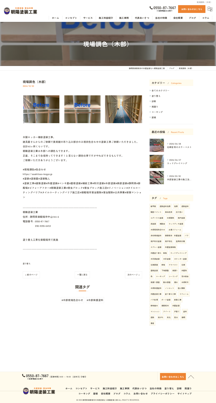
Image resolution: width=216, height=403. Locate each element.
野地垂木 (154, 305)
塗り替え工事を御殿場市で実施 (40, 239)
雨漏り (155, 106)
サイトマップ (185, 393)
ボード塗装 (165, 299)
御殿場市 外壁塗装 (173, 235)
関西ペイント (156, 212)
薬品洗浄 (168, 212)
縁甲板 (153, 206)
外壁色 (184, 270)
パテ (186, 235)
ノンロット (169, 288)
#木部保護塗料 (95, 300)
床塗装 (153, 223)
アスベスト (173, 264)
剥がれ (160, 317)
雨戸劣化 (168, 241)
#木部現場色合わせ (72, 300)
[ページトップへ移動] (191, 376)
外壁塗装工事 (156, 294)
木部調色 (170, 218)
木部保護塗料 (156, 288)
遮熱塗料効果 (165, 206)
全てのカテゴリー (161, 90)
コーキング (157, 111)
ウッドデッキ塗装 (176, 223)
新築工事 (177, 299)
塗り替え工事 (170, 294)
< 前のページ (31, 274)
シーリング (173, 276)
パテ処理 (154, 299)
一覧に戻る (82, 274)
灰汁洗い (179, 212)
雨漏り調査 (155, 282)
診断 (154, 101)
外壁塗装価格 (170, 247)
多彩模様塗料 (156, 235)
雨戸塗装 (181, 218)
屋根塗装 (154, 270)
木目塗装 (166, 259)
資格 (163, 264)
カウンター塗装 (180, 259)
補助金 (162, 223)
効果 (176, 206)
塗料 (185, 311)
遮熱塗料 (185, 206)
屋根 (154, 117)
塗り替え (27, 263)
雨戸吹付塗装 (156, 241)
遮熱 (152, 317)
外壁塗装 (176, 305)
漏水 (176, 282)
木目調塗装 (155, 259)
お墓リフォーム (175, 229)
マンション (155, 311)
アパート (166, 311)
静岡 (183, 317)
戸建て (177, 311)
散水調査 (166, 282)
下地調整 (165, 270)
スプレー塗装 (156, 247)
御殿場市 (165, 305)
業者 (152, 323)
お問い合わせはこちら (191, 9)
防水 (176, 317)
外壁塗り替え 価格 (159, 253)
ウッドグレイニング (178, 253)
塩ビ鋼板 (181, 288)
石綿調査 (154, 264)
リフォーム (184, 294)
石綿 (183, 264)
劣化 (168, 317)
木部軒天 (185, 282)
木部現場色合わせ (158, 229)
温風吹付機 (180, 241)
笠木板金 (185, 276)
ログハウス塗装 (157, 218)
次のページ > (133, 274)
